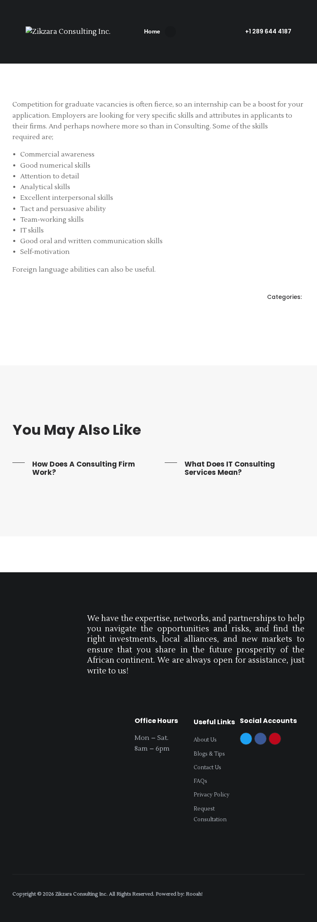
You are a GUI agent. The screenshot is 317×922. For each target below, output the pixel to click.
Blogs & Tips (209, 754)
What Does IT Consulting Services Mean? (230, 468)
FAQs (200, 781)
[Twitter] (246, 738)
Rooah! (194, 894)
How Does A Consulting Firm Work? (83, 468)
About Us (205, 740)
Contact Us (207, 767)
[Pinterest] (275, 738)
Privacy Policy (211, 795)
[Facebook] (260, 738)
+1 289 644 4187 (268, 32)
